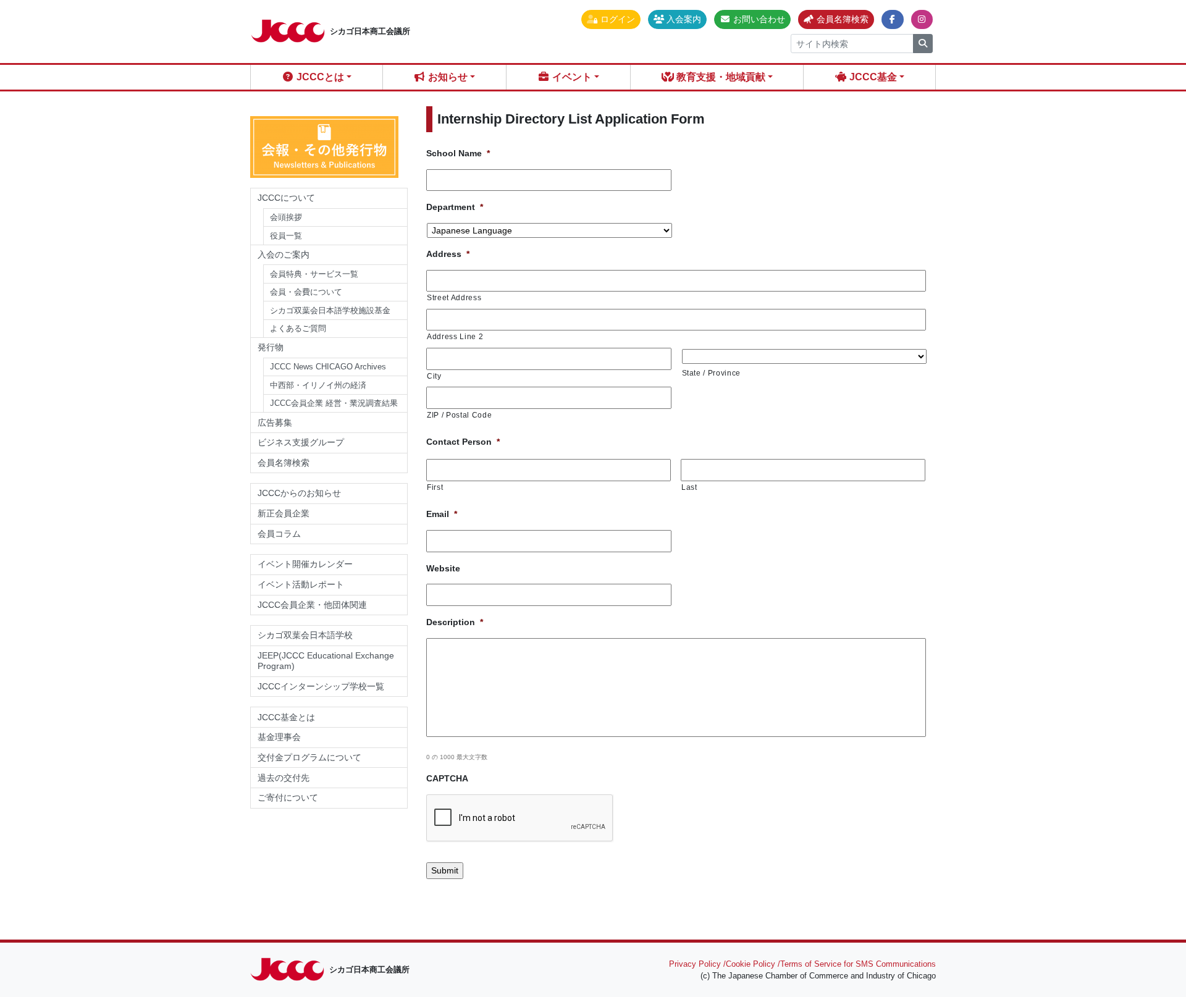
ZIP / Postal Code (459, 415)
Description (454, 622)
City (434, 376)
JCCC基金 (872, 77)
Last (689, 487)
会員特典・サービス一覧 (314, 274)
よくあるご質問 (298, 328)
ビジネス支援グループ (301, 442)
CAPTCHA (447, 778)
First (435, 487)
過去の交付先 (283, 778)
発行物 (271, 347)
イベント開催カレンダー (305, 564)
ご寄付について (288, 797)
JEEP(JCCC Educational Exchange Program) (326, 660)
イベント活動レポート (301, 584)
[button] (611, 19)
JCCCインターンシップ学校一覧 (321, 686)
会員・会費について (306, 292)
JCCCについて (286, 198)
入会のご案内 (283, 254)
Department (454, 207)
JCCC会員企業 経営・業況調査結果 (334, 403)
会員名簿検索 (283, 463)
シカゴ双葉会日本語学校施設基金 (330, 310)
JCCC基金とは (286, 717)
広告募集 (275, 422)
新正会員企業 (283, 513)
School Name (458, 153)
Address (447, 254)
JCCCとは (319, 77)
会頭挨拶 (286, 217)
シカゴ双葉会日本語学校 (305, 635)
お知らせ (447, 77)
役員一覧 (286, 235)
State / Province (711, 373)
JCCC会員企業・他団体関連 (312, 605)
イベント (571, 77)
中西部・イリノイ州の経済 (318, 385)
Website (443, 568)
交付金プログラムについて (314, 757)
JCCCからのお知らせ (299, 493)
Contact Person (463, 442)
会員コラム (279, 534)
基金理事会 (279, 737)
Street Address (454, 297)
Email (441, 514)
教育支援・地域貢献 (719, 77)
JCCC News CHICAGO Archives (328, 366)
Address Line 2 (455, 336)
